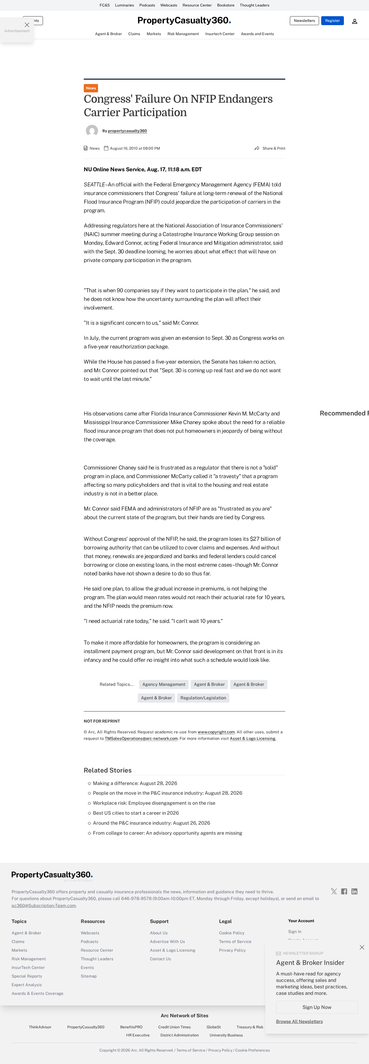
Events (87, 967)
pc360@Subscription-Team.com (44, 905)
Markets (19, 950)
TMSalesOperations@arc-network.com (141, 738)
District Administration (179, 1035)
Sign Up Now (317, 1007)
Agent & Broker (26, 933)
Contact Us (160, 958)
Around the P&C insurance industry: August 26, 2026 (151, 823)
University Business (226, 1035)
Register (332, 20)
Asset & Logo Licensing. (253, 738)
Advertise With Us (167, 941)
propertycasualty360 (127, 131)
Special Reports (27, 976)
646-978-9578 (136, 898)
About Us (159, 933)
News (91, 88)
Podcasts (147, 5)
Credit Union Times (174, 1027)
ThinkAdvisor (40, 1027)
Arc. (134, 1050)
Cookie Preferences (252, 1050)
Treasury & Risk (250, 1027)
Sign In (294, 931)
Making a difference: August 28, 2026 (135, 783)
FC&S (105, 5)
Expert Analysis (27, 984)
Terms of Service (235, 941)
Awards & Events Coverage (37, 993)
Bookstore (225, 5)
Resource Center (197, 5)
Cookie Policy (231, 933)
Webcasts (168, 5)
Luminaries (124, 5)
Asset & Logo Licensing (172, 950)
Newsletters (304, 20)
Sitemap (89, 976)
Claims (18, 941)
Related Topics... (117, 684)
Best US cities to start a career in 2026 (136, 813)
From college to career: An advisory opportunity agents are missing (167, 833)
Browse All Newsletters (299, 1021)
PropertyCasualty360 (86, 1027)
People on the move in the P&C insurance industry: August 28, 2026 (167, 793)
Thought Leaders (254, 5)
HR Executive (138, 1035)
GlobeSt (214, 1027)
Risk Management (29, 958)
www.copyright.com (216, 732)
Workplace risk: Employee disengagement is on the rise (154, 803)
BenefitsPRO (131, 1027)
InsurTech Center (28, 967)
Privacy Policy (232, 950)
